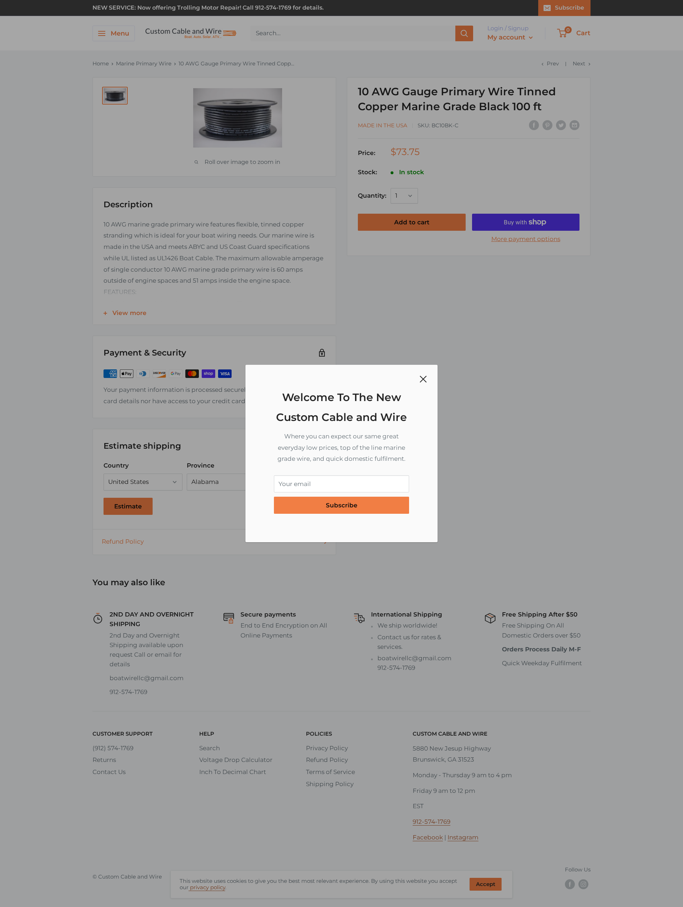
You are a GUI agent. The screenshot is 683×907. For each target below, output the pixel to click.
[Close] (423, 379)
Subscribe (342, 505)
